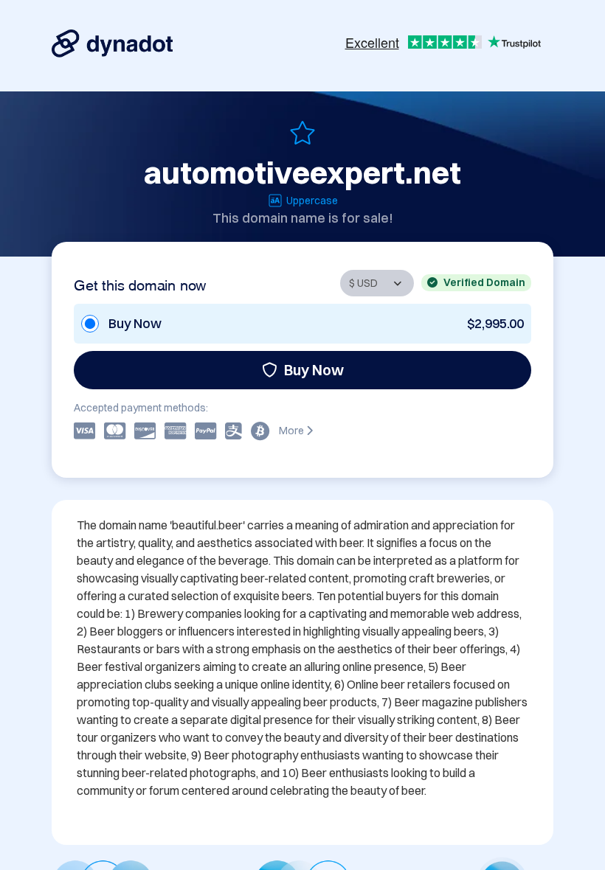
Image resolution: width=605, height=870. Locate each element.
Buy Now (314, 370)
